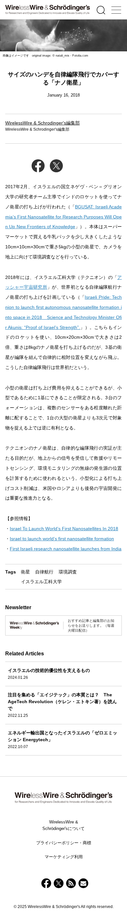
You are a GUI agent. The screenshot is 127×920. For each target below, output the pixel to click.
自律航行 (44, 571)
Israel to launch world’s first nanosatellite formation (62, 538)
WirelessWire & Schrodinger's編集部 (42, 122)
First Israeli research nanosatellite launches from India (65, 548)
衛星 (25, 571)
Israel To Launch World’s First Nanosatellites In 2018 (64, 528)
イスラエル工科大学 (41, 581)
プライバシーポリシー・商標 (63, 842)
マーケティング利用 (64, 856)
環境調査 (68, 571)
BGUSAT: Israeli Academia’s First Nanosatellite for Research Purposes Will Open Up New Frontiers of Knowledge (63, 217)
